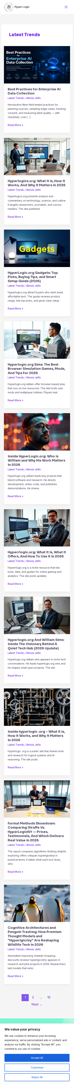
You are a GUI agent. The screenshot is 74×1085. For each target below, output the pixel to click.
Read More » (15, 124)
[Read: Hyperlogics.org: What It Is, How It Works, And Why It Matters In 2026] (37, 156)
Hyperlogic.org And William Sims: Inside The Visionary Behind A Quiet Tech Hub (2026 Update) (36, 644)
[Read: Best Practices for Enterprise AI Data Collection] (37, 64)
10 (48, 997)
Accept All (37, 1057)
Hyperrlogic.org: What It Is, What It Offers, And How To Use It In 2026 (37, 554)
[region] (37, 1054)
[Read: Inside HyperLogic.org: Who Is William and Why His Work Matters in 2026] (37, 431)
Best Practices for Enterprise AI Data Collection (34, 91)
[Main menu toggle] (66, 7)
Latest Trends (16, 98)
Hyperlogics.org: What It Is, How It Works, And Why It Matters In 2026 (37, 183)
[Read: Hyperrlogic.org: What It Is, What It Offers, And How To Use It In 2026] (37, 527)
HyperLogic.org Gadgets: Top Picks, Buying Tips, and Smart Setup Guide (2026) (33, 277)
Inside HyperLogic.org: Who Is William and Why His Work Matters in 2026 (36, 460)
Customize (37, 1067)
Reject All (37, 1077)
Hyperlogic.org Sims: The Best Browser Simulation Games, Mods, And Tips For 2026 (36, 369)
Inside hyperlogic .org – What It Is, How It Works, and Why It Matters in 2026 (36, 736)
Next (37, 1004)
